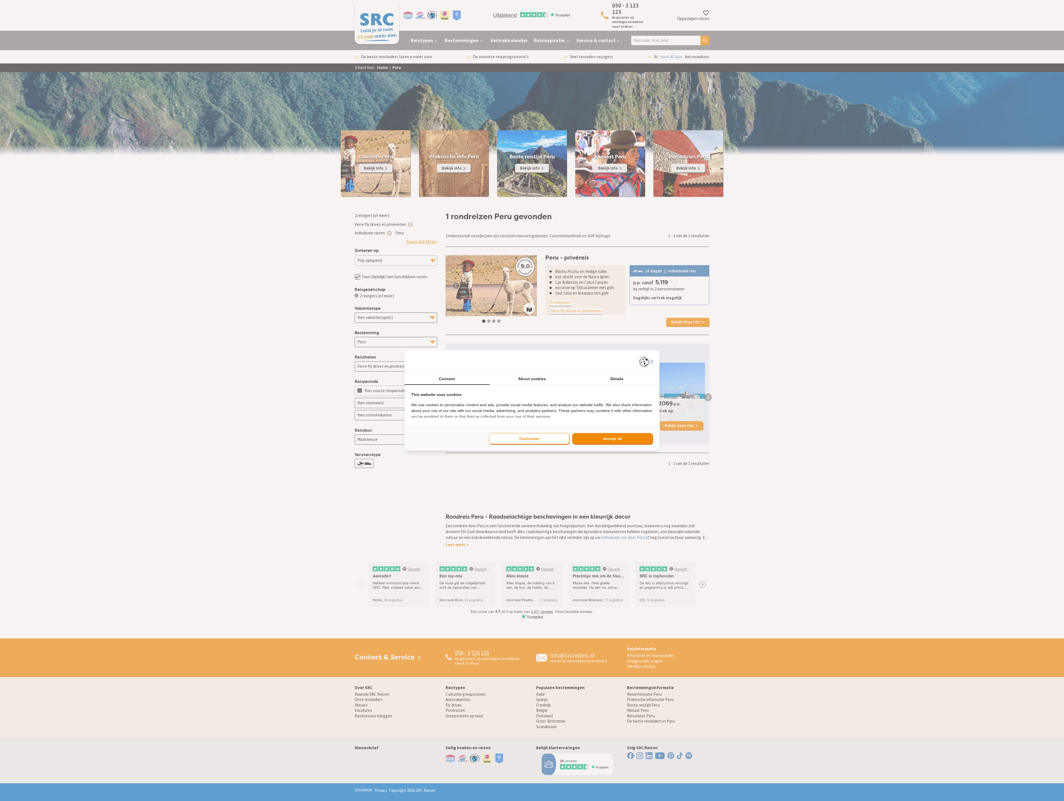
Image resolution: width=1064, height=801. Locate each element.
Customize (529, 438)
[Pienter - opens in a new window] (646, 362)
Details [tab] (616, 379)
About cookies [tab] (532, 379)
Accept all (612, 438)
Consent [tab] (447, 379)
